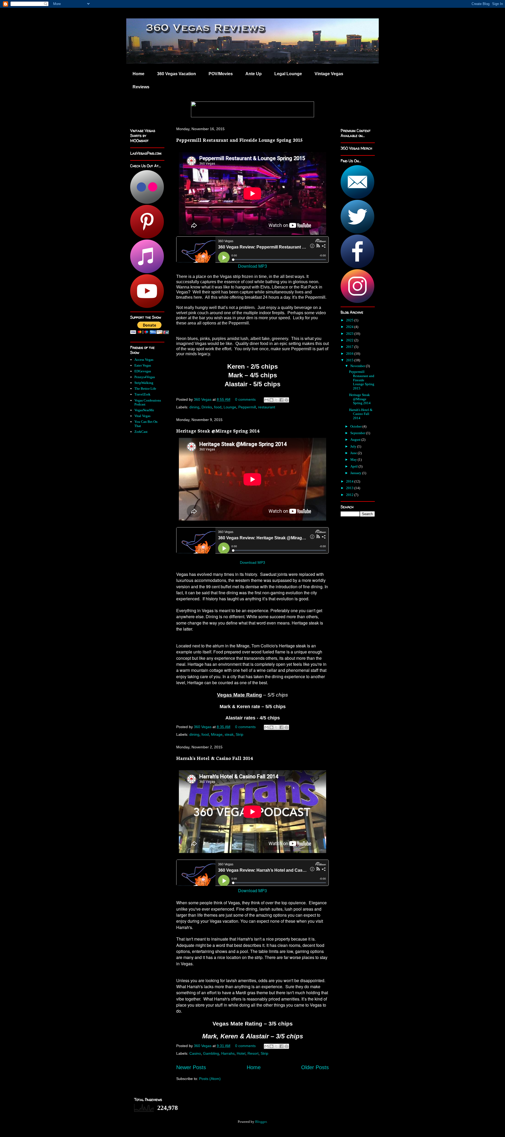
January (356, 473)
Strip (239, 734)
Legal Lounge (288, 74)
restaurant (266, 407)
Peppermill (247, 407)
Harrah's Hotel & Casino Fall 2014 (214, 757)
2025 (350, 320)
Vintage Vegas (329, 74)
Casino (195, 1053)
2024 (350, 327)
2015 (350, 360)
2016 (350, 354)
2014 (350, 481)
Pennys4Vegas (144, 377)
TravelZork (142, 394)
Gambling (211, 1053)
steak (229, 734)
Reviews (141, 87)
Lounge (230, 407)
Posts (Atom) (210, 1079)
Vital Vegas (142, 416)
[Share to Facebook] (281, 400)
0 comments (245, 399)
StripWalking (143, 383)
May (354, 459)
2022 (350, 340)
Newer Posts (191, 1067)
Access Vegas (143, 360)
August (355, 439)
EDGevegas (142, 371)
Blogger (260, 1122)
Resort (253, 1053)
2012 (350, 495)
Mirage (217, 734)
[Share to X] (276, 400)
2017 (350, 347)
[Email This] (266, 400)
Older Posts (315, 1067)
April (354, 466)
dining (194, 407)
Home (138, 74)
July (353, 446)
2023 (350, 334)
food (217, 407)
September (358, 433)
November (358, 366)
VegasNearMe (144, 410)
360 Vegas (203, 399)
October (356, 426)
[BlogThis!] (271, 400)
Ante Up (253, 74)
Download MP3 (252, 266)
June (354, 453)
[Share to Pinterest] (286, 400)
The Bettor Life (145, 388)
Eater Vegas (142, 365)
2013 (350, 488)
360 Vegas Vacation (176, 74)
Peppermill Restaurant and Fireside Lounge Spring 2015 (239, 139)
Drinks (206, 407)
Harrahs (228, 1053)
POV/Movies (221, 74)
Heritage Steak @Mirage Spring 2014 (218, 430)
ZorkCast (141, 432)
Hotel (241, 1053)
